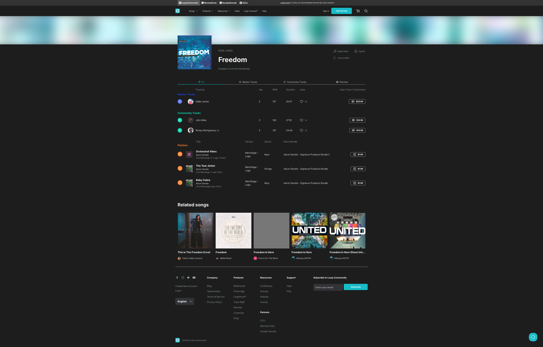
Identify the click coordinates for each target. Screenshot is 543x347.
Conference (266, 286)
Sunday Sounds (268, 331)
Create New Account (186, 286)
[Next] (364, 230)
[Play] (180, 101)
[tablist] (271, 82)
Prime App (239, 291)
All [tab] (203, 81)
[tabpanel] (271, 139)
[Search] (366, 11)
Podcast (264, 296)
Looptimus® (240, 296)
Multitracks (239, 286)
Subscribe (356, 287)
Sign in (326, 11)
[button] (182, 101)
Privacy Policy (214, 302)
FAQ (289, 291)
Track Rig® (239, 302)
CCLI (262, 320)
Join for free (341, 11)
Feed (237, 11)
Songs (192, 11)
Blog (209, 286)
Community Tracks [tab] (296, 82)
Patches (238, 307)
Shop (236, 318)
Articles (264, 291)
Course (264, 302)
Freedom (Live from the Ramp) (234, 68)
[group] (357, 101)
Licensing (239, 312)
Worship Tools (267, 326)
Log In (178, 290)
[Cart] (358, 11)
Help (264, 11)
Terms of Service (216, 296)
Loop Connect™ (251, 11)
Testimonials (213, 291)
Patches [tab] (344, 82)
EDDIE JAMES (225, 50)
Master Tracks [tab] (249, 82)
